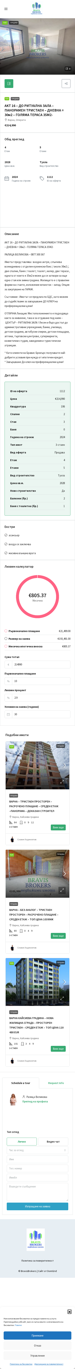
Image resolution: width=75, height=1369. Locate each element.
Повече (18, 1325)
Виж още (58, 827)
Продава (15, 98)
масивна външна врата (22, 553)
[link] (37, 766)
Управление (37, 1355)
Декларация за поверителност (48, 1364)
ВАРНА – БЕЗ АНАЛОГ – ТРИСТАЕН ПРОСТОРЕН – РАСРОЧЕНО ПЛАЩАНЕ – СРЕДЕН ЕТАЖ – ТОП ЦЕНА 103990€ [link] (33, 914)
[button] (69, 1311)
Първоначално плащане (20, 673)
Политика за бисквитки (21, 1364)
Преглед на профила (35, 1101)
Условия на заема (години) (22, 706)
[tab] (9, 83)
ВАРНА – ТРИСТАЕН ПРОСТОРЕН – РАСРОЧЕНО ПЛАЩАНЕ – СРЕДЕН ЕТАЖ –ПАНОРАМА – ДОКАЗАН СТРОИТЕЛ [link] (33, 806)
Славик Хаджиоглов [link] (26, 839)
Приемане (37, 1335)
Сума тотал (12, 657)
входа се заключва (20, 544)
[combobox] (37, 1150)
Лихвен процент (15, 690)
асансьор (14, 535)
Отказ (37, 1345)
